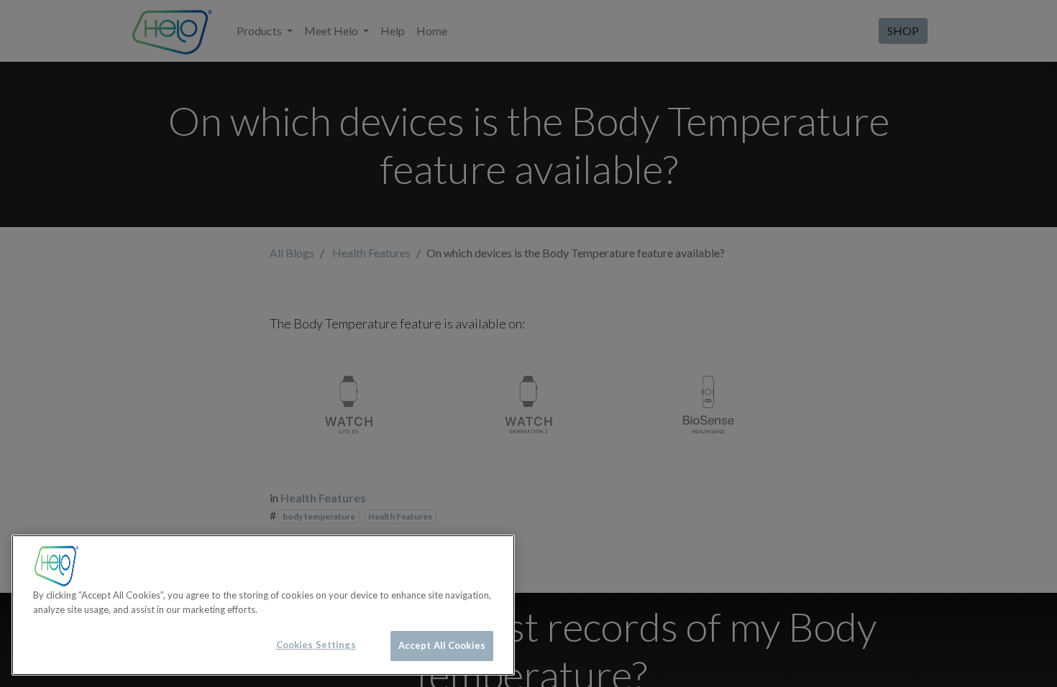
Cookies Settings (316, 644)
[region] (263, 605)
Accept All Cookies (441, 645)
